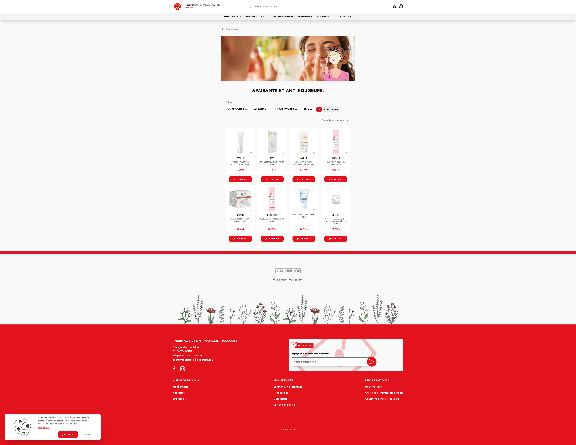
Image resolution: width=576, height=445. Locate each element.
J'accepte (68, 434)
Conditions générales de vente (382, 398)
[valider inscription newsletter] (371, 362)
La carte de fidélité (284, 404)
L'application (281, 398)
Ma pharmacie (304, 16)
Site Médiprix (180, 398)
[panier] (401, 6)
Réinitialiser (331, 109)
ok (319, 109)
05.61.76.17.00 (194, 355)
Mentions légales (374, 386)
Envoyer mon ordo (283, 16)
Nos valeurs (345, 16)
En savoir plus (44, 427)
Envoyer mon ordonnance (288, 386)
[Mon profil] (394, 6)
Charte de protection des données (384, 392)
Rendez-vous (281, 392)
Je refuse (89, 434)
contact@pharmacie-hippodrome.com (193, 359)
